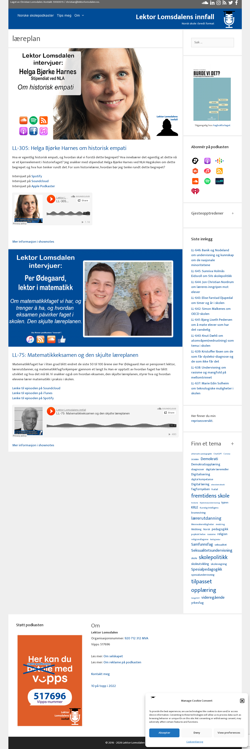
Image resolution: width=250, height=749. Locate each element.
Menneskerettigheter (202, 524)
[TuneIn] (221, 181)
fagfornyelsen (200, 489)
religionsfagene (199, 539)
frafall (215, 490)
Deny (197, 732)
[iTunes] (209, 171)
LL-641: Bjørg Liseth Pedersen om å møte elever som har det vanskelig (211, 324)
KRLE (194, 507)
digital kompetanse (202, 479)
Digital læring (200, 484)
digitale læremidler (217, 469)
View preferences (229, 732)
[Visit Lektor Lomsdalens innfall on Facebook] (236, 4)
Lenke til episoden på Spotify (33, 398)
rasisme (211, 534)
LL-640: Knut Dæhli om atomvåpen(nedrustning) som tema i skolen (212, 340)
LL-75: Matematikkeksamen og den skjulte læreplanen (75, 355)
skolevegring (219, 564)
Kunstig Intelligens (209, 508)
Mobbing (196, 529)
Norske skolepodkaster (36, 15)
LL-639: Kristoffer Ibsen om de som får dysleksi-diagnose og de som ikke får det (212, 356)
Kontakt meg (100, 674)
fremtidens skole (210, 496)
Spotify (36, 176)
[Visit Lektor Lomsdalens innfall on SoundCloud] (205, 4)
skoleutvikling (200, 564)
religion (222, 534)
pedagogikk (220, 529)
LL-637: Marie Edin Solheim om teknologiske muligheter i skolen (212, 388)
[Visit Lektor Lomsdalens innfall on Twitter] (230, 4)
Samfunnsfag (202, 545)
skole (194, 558)
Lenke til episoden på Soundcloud (36, 388)
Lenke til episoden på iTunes (32, 393)
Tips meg (64, 15)
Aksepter (164, 732)
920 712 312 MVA (136, 638)
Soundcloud (40, 181)
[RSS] (221, 171)
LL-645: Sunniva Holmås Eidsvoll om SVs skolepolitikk (211, 273)
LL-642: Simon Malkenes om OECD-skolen (211, 311)
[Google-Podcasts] (221, 161)
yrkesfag (197, 602)
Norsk (206, 529)
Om (77, 15)
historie (194, 502)
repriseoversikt (201, 421)
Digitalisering (200, 474)
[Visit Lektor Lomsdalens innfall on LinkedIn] (212, 4)
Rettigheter (215, 539)
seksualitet (221, 545)
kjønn (224, 503)
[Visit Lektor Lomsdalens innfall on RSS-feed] (224, 4)
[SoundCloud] (197, 181)
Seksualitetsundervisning (211, 550)
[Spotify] (209, 181)
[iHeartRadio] (197, 191)
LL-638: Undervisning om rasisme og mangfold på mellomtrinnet (208, 372)
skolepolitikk (213, 557)
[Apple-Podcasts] (209, 161)
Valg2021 (195, 598)
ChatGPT (217, 454)
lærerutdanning (206, 518)
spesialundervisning (202, 575)
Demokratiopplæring (205, 464)
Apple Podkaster (43, 186)
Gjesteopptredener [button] (207, 213)
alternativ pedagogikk (201, 454)
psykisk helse (198, 534)
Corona (226, 454)
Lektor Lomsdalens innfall (175, 17)
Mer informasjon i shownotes (33, 241)
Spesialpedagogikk (206, 570)
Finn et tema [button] (206, 443)
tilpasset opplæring (203, 586)
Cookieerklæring (194, 742)
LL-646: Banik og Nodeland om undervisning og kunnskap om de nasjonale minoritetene (212, 258)
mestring (220, 524)
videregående (213, 598)
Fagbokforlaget (221, 125)
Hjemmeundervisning (210, 503)
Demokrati (209, 459)
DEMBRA (195, 459)
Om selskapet (113, 656)
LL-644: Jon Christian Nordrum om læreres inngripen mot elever (212, 287)
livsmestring (198, 513)
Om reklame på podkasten (122, 662)
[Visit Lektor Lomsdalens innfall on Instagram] (218, 4)
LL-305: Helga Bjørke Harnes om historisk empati (69, 148)
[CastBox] (197, 171)
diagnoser (197, 469)
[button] (242, 701)
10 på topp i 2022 (103, 686)
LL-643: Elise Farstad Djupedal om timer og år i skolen (212, 300)
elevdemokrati (218, 484)
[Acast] (197, 161)
